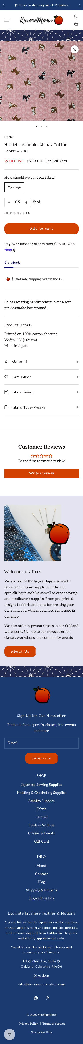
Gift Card (41, 842)
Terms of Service (53, 1024)
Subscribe (41, 758)
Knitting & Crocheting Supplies (41, 793)
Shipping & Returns (41, 890)
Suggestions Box (41, 898)
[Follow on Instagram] (36, 998)
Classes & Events (41, 833)
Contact (41, 874)
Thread (41, 817)
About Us (20, 651)
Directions (42, 975)
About (41, 866)
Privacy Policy (28, 1024)
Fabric (41, 809)
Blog (41, 882)
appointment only (50, 938)
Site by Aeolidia (41, 1032)
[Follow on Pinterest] (47, 998)
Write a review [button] (41, 473)
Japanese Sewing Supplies (41, 785)
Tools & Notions (41, 825)
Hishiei (9, 136)
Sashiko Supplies (41, 801)
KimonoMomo (46, 1015)
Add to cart (41, 229)
